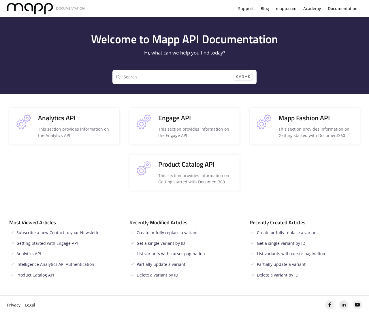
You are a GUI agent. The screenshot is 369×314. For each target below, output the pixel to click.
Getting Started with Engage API (47, 243)
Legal (30, 305)
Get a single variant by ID (161, 243)
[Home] (46, 9)
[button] (356, 299)
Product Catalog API (35, 275)
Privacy (13, 305)
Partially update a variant (161, 264)
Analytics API (28, 253)
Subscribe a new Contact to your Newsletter (58, 232)
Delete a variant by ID (157, 275)
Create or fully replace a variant (167, 232)
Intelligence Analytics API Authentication (55, 264)
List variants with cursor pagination (171, 253)
